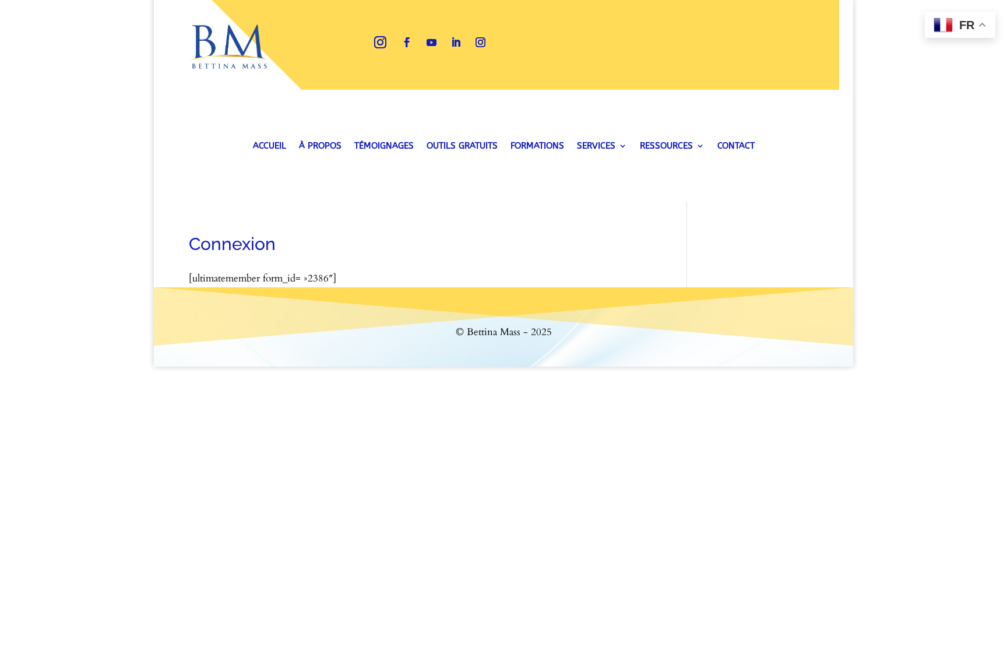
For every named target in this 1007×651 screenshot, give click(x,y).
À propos (320, 146)
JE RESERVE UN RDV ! (700, 42)
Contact (736, 146)
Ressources (666, 146)
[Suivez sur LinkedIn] (456, 42)
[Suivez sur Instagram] (380, 42)
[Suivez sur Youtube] (432, 42)
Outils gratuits (462, 146)
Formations (537, 146)
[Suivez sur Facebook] (407, 42)
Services (596, 146)
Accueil (269, 146)
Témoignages (384, 146)
